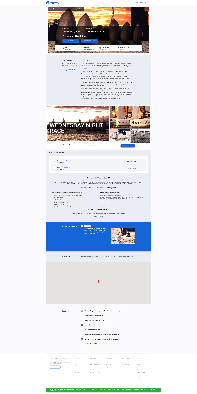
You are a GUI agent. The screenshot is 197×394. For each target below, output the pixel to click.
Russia (67, 9)
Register (141, 2)
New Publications (140, 361)
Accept (153, 389)
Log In (148, 2)
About (76, 361)
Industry (138, 377)
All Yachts (76, 374)
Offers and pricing (127, 145)
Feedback (76, 367)
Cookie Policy (58, 390)
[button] (98, 146)
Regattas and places (59, 9)
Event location (89, 41)
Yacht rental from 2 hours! (95, 372)
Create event (55, 367)
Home (50, 9)
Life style (139, 374)
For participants (109, 367)
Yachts (138, 367)
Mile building (92, 369)
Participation (108, 361)
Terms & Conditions (125, 364)
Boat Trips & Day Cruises (95, 364)
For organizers (108, 364)
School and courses (93, 367)
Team (76, 364)
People (138, 364)
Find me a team (98, 216)
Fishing (91, 374)
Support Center (124, 369)
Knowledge (139, 380)
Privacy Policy (124, 361)
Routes (138, 369)
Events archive (77, 372)
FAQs (107, 369)
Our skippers (77, 369)
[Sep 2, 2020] (82, 226)
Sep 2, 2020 (87, 226)
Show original (71, 69)
